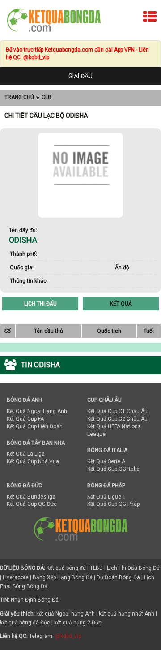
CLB (46, 97)
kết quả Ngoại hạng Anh (65, 614)
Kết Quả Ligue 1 (106, 497)
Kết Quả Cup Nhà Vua (33, 461)
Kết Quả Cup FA (25, 419)
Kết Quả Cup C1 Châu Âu (117, 411)
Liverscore (16, 577)
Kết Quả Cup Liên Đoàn (35, 426)
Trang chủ (19, 97)
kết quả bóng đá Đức (25, 623)
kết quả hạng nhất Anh (126, 614)
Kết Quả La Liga (26, 454)
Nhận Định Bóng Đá (35, 600)
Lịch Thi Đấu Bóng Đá (133, 568)
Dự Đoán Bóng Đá (118, 577)
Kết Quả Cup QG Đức (32, 504)
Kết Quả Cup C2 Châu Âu (117, 419)
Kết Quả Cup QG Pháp (113, 504)
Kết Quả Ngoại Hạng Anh (37, 411)
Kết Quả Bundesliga (31, 497)
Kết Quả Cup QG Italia (113, 469)
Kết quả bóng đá (66, 568)
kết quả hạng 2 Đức (78, 623)
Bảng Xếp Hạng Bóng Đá (63, 577)
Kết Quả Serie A (106, 461)
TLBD (96, 568)
